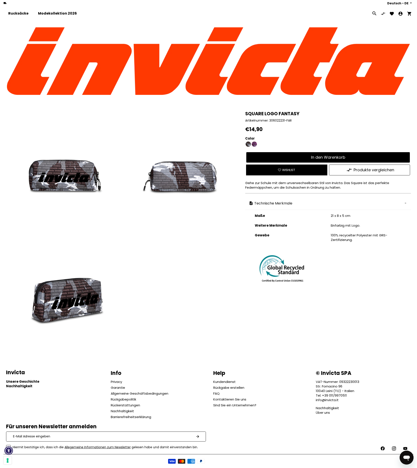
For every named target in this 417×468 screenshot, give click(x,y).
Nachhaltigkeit (327, 408)
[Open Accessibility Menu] (8, 450)
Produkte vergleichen (374, 170)
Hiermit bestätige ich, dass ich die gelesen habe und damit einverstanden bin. (105, 447)
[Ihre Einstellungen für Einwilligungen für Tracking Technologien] (7, 460)
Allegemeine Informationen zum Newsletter (98, 447)
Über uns (323, 412)
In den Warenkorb (328, 157)
